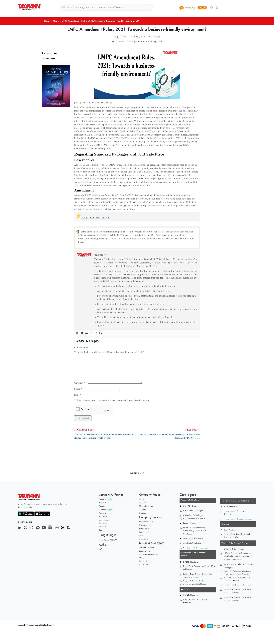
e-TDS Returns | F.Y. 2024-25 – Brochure (196, 601)
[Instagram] (96, 333)
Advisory (102, 513)
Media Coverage (146, 506)
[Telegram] (82, 333)
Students (102, 526)
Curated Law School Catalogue (196, 547)
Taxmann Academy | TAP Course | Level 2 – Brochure (238, 599)
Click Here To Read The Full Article (95, 218)
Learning (102, 509)
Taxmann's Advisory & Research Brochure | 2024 (237, 535)
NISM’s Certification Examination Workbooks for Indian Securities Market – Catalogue (238, 556)
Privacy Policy (144, 525)
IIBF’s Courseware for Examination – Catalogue (239, 566)
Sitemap (142, 513)
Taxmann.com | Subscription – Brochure (236, 512)
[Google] (101, 333)
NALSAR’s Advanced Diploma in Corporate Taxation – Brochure (237, 572)
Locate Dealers (145, 551)
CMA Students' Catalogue (194, 518)
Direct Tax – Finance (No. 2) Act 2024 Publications (199, 568)
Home (47, 21)
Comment (79, 382)
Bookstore (103, 523)
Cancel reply (81, 347)
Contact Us (143, 561)
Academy (103, 516)
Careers (142, 509)
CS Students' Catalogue (193, 515)
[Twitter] (77, 333)
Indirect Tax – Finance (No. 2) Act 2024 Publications (197, 576)
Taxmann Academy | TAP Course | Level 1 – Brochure (238, 591)
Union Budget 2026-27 (108, 540)
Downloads (144, 564)
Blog (55, 21)
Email (77, 394)
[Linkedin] (86, 333)
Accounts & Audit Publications (195, 584)
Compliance (104, 519)
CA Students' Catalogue (193, 510)
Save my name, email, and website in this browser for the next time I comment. (113, 400)
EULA (141, 535)
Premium (102, 499)
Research (102, 502)
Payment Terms (145, 532)
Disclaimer (143, 538)
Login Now (137, 472)
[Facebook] (91, 333)
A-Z (100, 549)
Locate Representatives (148, 554)
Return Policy (144, 528)
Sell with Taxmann (146, 547)
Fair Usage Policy (146, 521)
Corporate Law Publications (194, 580)
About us (143, 502)
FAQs (141, 557)
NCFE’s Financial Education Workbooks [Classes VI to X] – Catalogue (195, 530)
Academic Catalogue (192, 543)
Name (78, 388)
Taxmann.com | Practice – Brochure (239, 518)
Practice (102, 506)
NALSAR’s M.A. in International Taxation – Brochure (237, 579)
